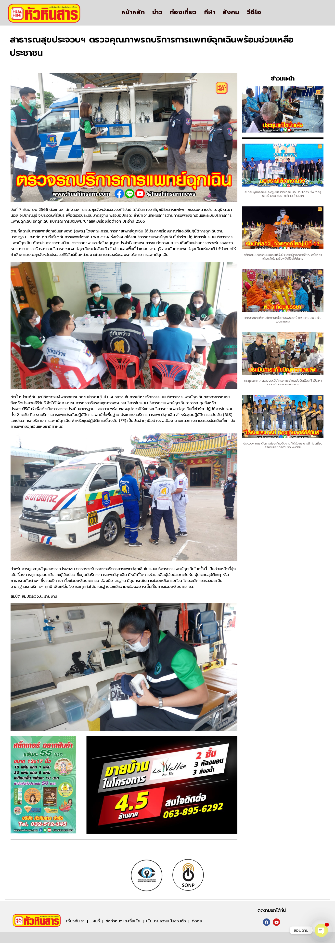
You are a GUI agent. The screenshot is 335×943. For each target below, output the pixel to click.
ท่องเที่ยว (183, 12)
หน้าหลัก (133, 12)
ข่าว (157, 12)
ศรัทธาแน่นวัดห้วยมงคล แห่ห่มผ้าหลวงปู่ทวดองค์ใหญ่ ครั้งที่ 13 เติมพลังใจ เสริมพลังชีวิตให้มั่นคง (283, 257)
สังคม (231, 12)
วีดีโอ (254, 12)
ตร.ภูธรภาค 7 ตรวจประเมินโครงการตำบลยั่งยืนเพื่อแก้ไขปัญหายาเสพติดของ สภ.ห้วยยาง (283, 382)
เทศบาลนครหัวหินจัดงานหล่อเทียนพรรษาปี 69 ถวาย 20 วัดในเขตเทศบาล (283, 320)
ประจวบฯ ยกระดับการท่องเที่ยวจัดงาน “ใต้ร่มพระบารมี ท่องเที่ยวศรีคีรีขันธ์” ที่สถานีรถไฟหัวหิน (282, 445)
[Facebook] (266, 922)
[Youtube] (276, 922)
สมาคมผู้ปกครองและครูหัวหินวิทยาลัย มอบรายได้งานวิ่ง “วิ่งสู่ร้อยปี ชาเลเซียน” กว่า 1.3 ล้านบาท (283, 194)
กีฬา (209, 12)
